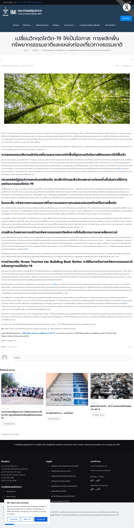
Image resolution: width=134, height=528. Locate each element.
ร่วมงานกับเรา (11, 496)
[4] (27, 249)
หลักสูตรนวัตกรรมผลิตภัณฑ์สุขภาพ (63, 476)
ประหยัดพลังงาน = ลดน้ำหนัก (59, 413)
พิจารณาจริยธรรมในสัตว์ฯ (60, 501)
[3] (8, 214)
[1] (119, 168)
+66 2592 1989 (21, 2)
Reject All (27, 519)
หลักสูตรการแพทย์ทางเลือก (60, 481)
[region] (27, 511)
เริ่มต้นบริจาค (11, 491)
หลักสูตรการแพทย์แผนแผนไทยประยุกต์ (64, 466)
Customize (14, 519)
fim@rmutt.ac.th (36, 2)
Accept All (41, 519)
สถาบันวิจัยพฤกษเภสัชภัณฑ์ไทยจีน (63, 496)
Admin (16, 66)
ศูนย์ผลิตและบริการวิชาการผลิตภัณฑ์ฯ (64, 486)
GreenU (36, 50)
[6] (124, 303)
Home (26, 50)
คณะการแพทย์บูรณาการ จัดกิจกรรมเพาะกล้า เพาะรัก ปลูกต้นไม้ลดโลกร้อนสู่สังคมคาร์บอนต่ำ (21, 415)
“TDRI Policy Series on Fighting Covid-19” (38, 333)
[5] (55, 284)
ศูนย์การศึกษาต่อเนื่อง (58, 491)
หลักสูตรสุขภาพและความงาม (61, 471)
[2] (54, 192)
